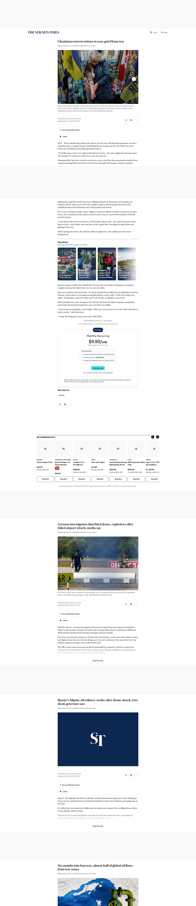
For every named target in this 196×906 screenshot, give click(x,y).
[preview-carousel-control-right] (135, 264)
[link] (43, 32)
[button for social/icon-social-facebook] (131, 120)
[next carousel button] (133, 79)
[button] (153, 32)
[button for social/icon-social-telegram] (126, 120)
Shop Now (45, 479)
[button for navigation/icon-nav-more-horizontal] (136, 120)
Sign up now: (62, 46)
